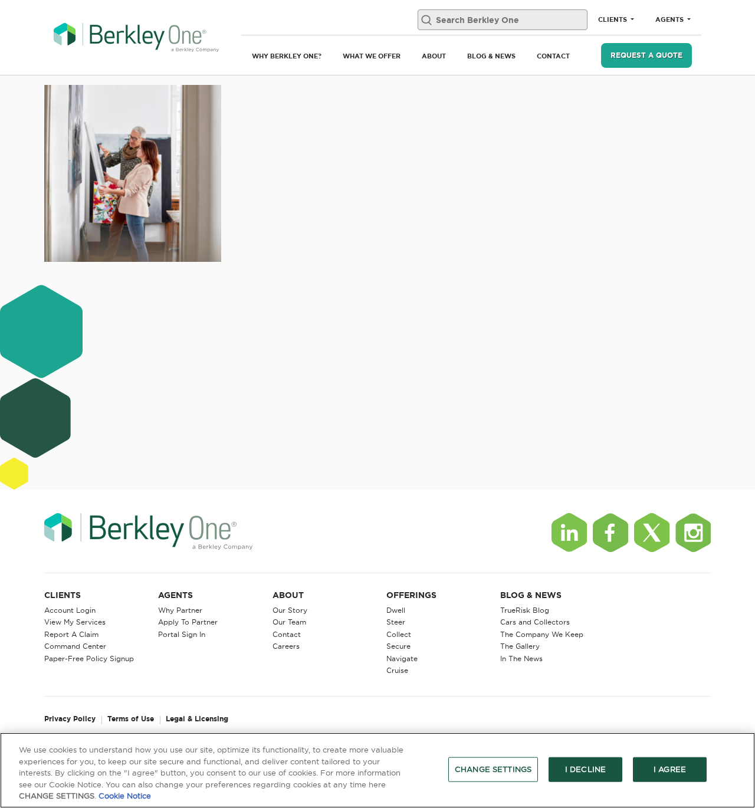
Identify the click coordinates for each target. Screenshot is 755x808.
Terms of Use (130, 719)
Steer (395, 622)
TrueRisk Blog (524, 610)
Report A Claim (71, 634)
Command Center (75, 646)
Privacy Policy (70, 719)
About (434, 56)
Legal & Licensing (197, 719)
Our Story (290, 610)
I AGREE (670, 769)
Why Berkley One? (286, 56)
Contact (553, 56)
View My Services (75, 622)
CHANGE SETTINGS (493, 769)
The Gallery (520, 646)
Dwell (395, 610)
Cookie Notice (125, 795)
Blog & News (491, 56)
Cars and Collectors (535, 622)
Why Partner (180, 610)
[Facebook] (610, 532)
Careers (286, 646)
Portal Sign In (181, 634)
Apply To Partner (188, 622)
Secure (398, 646)
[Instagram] (693, 532)
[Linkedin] (569, 532)
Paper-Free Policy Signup (89, 658)
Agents (670, 19)
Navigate (402, 658)
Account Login (70, 610)
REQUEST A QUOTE (646, 55)
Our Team (289, 622)
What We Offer (372, 56)
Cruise (397, 670)
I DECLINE (585, 769)
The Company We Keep (541, 634)
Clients (613, 19)
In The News (521, 658)
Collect (398, 634)
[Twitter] (651, 532)
